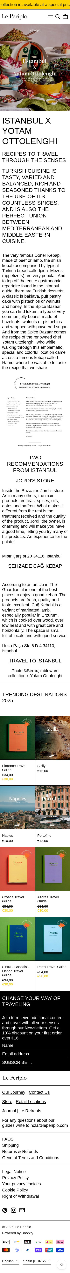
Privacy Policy (15, 1177)
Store (7, 1101)
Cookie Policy (15, 1190)
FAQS (8, 1139)
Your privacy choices (21, 1183)
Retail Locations (31, 1101)
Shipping (10, 1145)
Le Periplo (23, 1227)
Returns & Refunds (20, 1151)
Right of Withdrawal (20, 1196)
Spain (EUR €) (35, 1261)
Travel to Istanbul (35, 661)
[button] (57, 16)
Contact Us (39, 1092)
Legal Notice (14, 1171)
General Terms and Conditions (30, 1157)
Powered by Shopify (17, 1233)
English (8, 1261)
